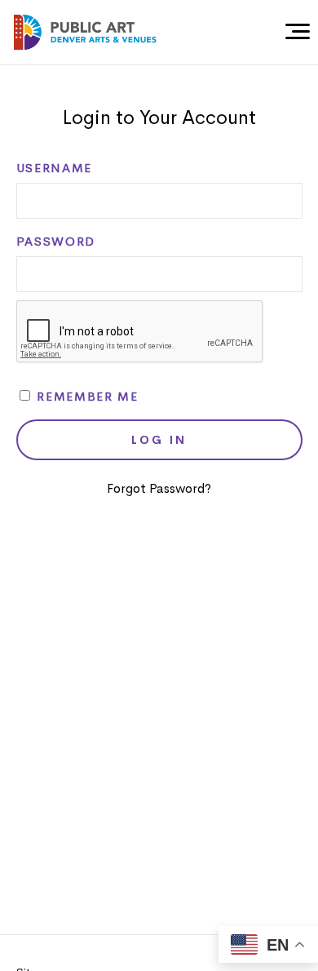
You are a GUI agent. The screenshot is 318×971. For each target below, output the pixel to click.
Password (55, 241)
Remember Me (86, 396)
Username (54, 168)
